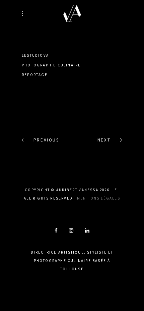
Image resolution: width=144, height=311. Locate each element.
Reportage (35, 74)
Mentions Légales (98, 198)
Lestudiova (35, 55)
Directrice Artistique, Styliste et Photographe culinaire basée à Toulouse (72, 260)
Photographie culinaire (51, 65)
